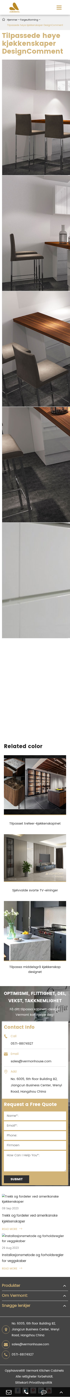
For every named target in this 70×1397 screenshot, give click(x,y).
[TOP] (61, 1392)
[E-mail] (9, 1392)
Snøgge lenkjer (16, 1306)
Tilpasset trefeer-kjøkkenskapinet (35, 823)
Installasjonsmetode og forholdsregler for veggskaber (33, 1258)
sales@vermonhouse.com (30, 1344)
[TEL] (26, 1392)
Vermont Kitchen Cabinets (45, 1370)
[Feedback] (43, 1392)
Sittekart (21, 1382)
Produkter (11, 1286)
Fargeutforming (29, 20)
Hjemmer (12, 20)
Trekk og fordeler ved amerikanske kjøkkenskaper (30, 1218)
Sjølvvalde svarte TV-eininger (35, 890)
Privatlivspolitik (40, 1382)
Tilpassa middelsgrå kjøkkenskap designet (35, 969)
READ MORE (12, 1229)
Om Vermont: (15, 1296)
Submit (16, 1179)
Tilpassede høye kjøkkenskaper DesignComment (35, 25)
